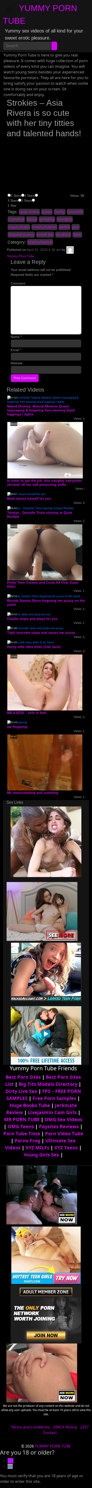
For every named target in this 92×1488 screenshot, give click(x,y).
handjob (64, 219)
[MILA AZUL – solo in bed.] (45, 682)
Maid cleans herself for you (29, 498)
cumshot (16, 219)
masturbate (18, 227)
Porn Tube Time (21, 1133)
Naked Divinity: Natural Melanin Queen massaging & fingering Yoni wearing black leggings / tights (41, 410)
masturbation (44, 227)
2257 (84, 1427)
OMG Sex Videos (63, 1119)
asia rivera (29, 211)
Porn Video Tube (64, 1133)
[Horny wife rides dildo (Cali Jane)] (30, 642)
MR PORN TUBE (22, 1119)
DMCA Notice (65, 1427)
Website (17, 363)
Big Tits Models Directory (48, 1084)
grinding (46, 219)
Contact (50, 1432)
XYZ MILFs (37, 1147)
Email (16, 350)
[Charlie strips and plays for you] (29, 614)
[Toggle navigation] (9, 10)
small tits (45, 234)
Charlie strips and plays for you (32, 619)
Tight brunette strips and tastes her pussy (41, 632)
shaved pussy (21, 234)
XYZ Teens (66, 1147)
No (10, 1466)
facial (32, 219)
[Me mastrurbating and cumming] (45, 762)
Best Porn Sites (23, 1077)
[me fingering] (17, 722)
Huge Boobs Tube (29, 1105)
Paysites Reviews (59, 1126)
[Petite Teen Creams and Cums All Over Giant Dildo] (45, 552)
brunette (75, 211)
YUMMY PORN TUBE (53, 1446)
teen (77, 234)
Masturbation (40, 242)
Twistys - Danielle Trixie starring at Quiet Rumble (39, 514)
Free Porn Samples (54, 1098)
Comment (18, 283)
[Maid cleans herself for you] (26, 494)
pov (75, 227)
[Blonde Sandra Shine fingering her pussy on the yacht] (43, 596)
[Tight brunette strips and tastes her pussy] (35, 628)
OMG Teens (21, 1126)
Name (16, 337)
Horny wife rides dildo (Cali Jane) (34, 647)
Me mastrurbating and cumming (32, 792)
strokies (63, 234)
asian (47, 211)
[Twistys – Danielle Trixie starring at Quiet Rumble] (40, 508)
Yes (10, 1460)
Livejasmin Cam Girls (52, 1112)
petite (64, 227)
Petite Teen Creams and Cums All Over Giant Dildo (42, 584)
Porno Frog (27, 1140)
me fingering (17, 727)
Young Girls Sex (41, 1154)
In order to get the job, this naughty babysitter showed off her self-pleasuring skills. (44, 482)
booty (59, 211)
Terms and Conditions (30, 1427)
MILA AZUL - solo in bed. (27, 712)
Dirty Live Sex (21, 1091)
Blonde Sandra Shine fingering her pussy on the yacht (46, 602)
